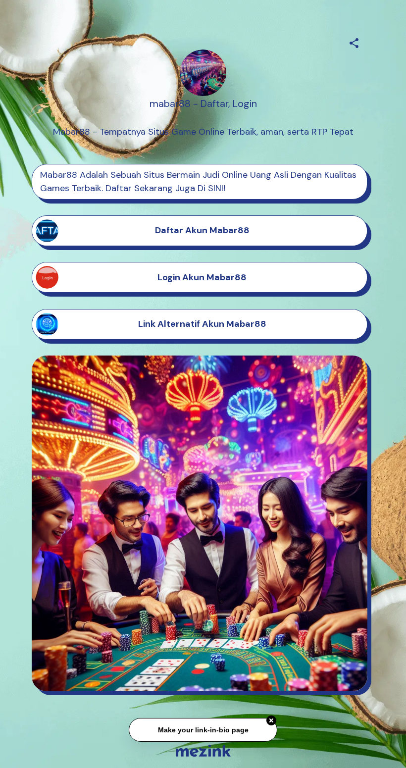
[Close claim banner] (271, 722)
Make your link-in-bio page (202, 732)
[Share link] (354, 42)
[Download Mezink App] (203, 750)
